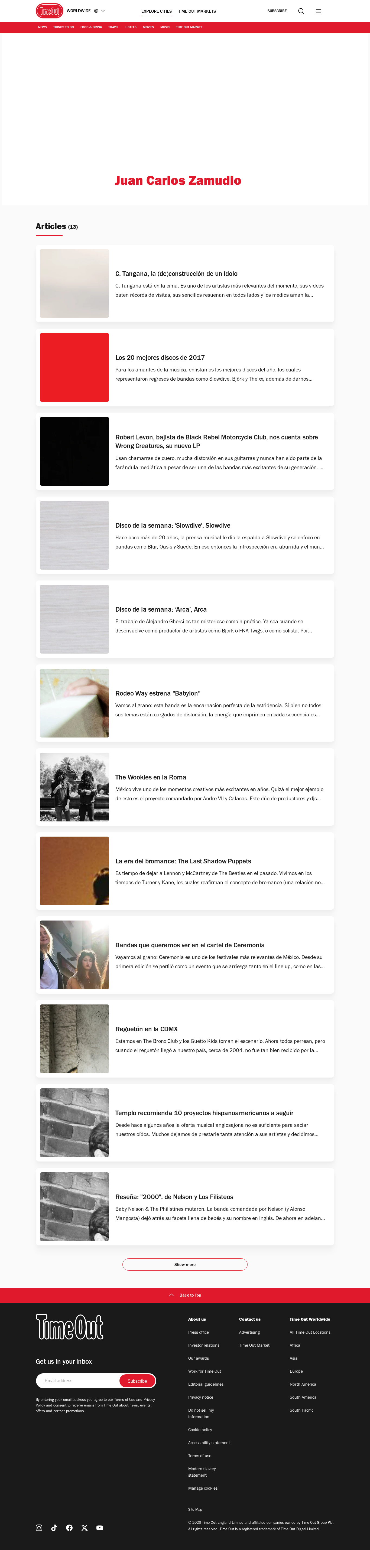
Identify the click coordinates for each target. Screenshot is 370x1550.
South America (303, 1398)
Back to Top (190, 1296)
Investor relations (203, 1346)
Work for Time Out (204, 1372)
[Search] (301, 11)
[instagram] (39, 1528)
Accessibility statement (209, 1443)
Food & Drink (91, 27)
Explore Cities (156, 12)
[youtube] (99, 1528)
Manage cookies (203, 1489)
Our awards (198, 1359)
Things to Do (63, 27)
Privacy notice (200, 1398)
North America (303, 1385)
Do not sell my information (201, 1414)
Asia (293, 1359)
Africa (295, 1346)
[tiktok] (54, 1528)
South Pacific (301, 1411)
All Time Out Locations (310, 1333)
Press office (198, 1333)
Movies (148, 27)
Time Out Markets (197, 12)
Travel (113, 27)
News (42, 27)
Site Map (195, 1510)
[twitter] (84, 1528)
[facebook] (69, 1528)
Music (165, 27)
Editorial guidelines (205, 1385)
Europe (296, 1372)
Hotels (131, 27)
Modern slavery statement (202, 1472)
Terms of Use (124, 1400)
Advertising (249, 1333)
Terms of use (199, 1456)
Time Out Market (189, 27)
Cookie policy (200, 1430)
